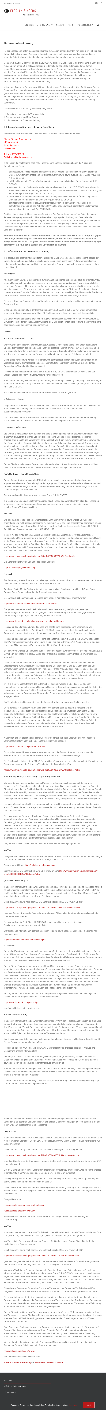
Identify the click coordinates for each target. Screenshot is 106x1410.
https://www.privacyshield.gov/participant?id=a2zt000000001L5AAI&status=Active (41, 556)
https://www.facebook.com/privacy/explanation (25, 747)
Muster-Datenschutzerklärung (17, 1362)
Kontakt (8, 1380)
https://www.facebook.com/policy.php (20, 1002)
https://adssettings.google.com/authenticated (24, 1205)
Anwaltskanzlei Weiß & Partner (49, 1362)
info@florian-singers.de (12, 3)
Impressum (10, 1392)
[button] (98, 24)
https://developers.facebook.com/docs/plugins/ (25, 940)
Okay (89, 1405)
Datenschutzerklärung (15, 1386)
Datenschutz (74, 1405)
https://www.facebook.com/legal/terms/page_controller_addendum (34, 621)
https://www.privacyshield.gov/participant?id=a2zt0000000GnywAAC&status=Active (42, 770)
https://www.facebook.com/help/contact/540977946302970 (30, 604)
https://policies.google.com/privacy (19, 567)
